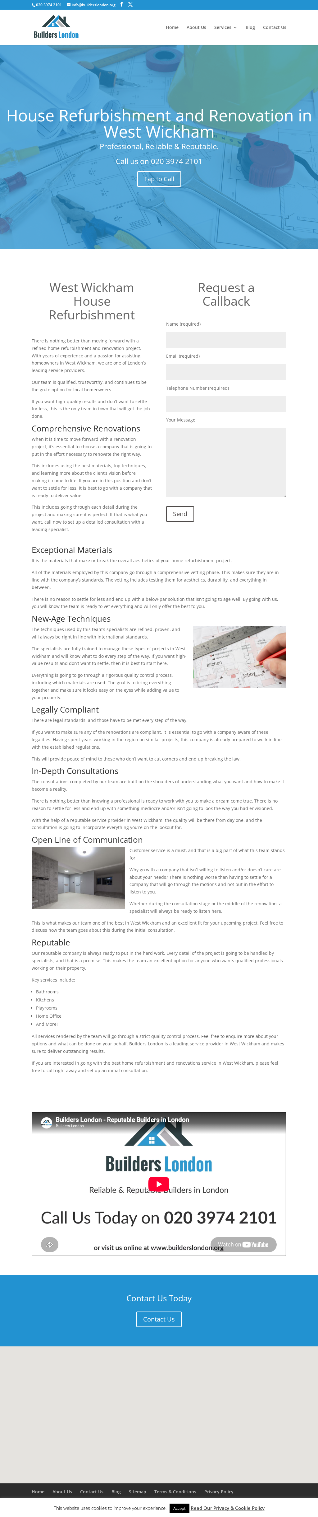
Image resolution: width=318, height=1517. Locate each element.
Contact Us (274, 27)
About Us (196, 27)
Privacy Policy (219, 1492)
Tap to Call (159, 179)
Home (172, 27)
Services (222, 27)
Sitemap (137, 1492)
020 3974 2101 (176, 161)
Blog (250, 27)
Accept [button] (179, 1508)
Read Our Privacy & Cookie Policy (228, 1508)
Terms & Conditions (175, 1492)
